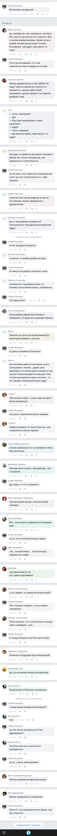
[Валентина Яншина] (5, 465)
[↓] (42, 14)
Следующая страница (28, 825)
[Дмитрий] (5, 569)
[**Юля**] (5, 395)
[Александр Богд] (5, 669)
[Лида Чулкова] (5, 30)
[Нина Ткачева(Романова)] (5, 776)
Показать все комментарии (28, 237)
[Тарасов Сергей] (5, 80)
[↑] (38, 14)
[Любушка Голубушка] (5, 652)
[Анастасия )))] (5, 686)
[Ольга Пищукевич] (5, 311)
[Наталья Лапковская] (5, 589)
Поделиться (47, 13)
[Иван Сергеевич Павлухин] (5, 498)
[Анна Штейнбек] (5, 519)
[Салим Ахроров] (5, 6)
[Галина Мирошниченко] (5, 444)
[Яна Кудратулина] (5, 794)
